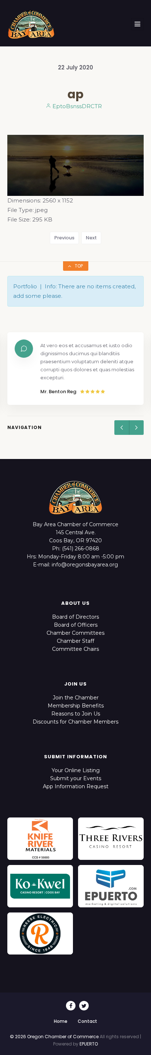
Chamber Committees (75, 633)
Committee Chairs (75, 649)
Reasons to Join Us (75, 713)
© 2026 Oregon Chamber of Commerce (54, 1036)
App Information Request (75, 786)
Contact (87, 1021)
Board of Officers (75, 625)
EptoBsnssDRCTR (76, 106)
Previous (64, 237)
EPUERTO (89, 1044)
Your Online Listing (76, 770)
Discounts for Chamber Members (75, 721)
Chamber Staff (75, 641)
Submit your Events (75, 778)
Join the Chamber (76, 697)
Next (91, 237)
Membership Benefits (76, 705)
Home (60, 1021)
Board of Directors (75, 617)
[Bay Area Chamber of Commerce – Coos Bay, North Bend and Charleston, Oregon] (31, 24)
